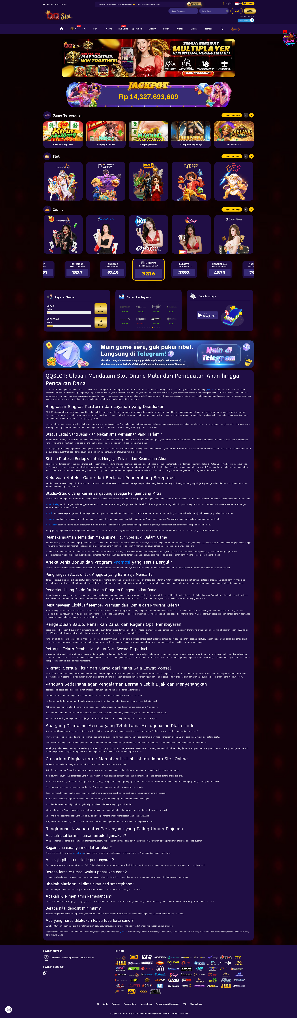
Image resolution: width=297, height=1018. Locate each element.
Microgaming (51, 524)
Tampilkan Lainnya (231, 115)
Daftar (250, 11)
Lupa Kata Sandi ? (247, 16)
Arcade (180, 28)
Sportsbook (137, 28)
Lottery (152, 28)
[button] (231, 58)
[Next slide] (251, 115)
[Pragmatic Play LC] (63, 234)
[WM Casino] (105, 234)
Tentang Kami (129, 1004)
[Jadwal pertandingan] (194, 4)
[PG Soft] (105, 181)
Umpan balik (196, 1004)
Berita (194, 28)
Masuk (236, 11)
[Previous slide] (246, 115)
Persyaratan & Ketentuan (167, 1004)
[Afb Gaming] (191, 181)
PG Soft (49, 513)
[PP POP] (233, 181)
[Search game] (222, 29)
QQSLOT (209, 389)
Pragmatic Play (52, 504)
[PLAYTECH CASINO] (148, 234)
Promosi (208, 28)
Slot (95, 28)
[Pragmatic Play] (63, 181)
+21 (97, 1004)
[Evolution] (233, 234)
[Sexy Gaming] (191, 234)
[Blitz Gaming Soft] (148, 181)
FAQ (185, 1004)
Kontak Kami (146, 1004)
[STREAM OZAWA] (290, 39)
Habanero (50, 519)
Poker (166, 28)
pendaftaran (78, 853)
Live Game (123, 28)
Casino (109, 28)
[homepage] (61, 29)
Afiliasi (250, 3)
